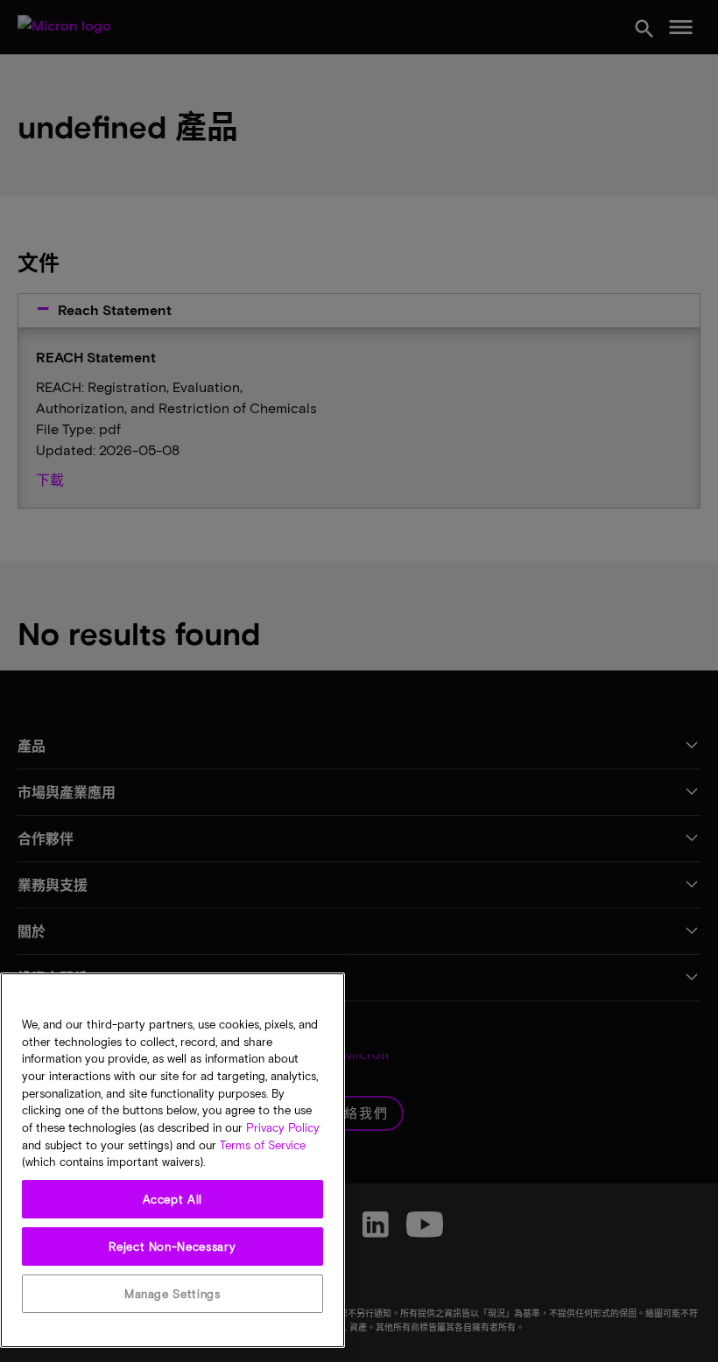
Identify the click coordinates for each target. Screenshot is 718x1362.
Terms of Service (263, 1145)
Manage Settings (172, 1294)
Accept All (173, 1199)
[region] (172, 1160)
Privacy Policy (283, 1127)
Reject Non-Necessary (172, 1246)
